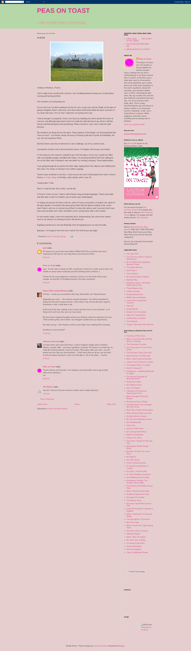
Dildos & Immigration (134, 435)
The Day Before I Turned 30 (137, 519)
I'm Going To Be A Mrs (135, 543)
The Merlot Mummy (134, 267)
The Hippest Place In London (138, 365)
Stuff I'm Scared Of (134, 368)
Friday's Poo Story (133, 438)
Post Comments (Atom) (58, 409)
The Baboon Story (133, 500)
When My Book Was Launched (139, 413)
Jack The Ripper (133, 388)
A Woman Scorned (51, 341)
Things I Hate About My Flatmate (139, 324)
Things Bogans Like (134, 288)
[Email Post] (71, 236)
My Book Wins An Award (136, 416)
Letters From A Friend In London (139, 362)
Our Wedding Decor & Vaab (137, 477)
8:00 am (46, 379)
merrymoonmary (100, 646)
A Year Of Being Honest (136, 463)
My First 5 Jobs (132, 522)
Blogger (121, 646)
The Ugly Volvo (132, 254)
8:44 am (46, 283)
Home (77, 404)
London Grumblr (133, 291)
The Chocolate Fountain (136, 344)
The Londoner (132, 274)
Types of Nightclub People (137, 552)
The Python (48, 387)
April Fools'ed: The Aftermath (138, 356)
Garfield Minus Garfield (135, 318)
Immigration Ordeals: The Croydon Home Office (136, 481)
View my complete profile (134, 124)
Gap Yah (130, 306)
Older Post (111, 404)
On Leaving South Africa (136, 432)
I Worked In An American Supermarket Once (136, 392)
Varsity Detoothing (133, 546)
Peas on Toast (49, 265)
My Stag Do (131, 457)
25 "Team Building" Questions (138, 474)
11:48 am (47, 333)
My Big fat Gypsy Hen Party (137, 494)
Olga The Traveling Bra (136, 315)
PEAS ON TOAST (63, 10)
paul (45, 248)
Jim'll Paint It (131, 270)
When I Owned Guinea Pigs (137, 491)
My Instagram (142, 217)
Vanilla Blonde (132, 309)
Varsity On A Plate (133, 382)
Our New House (133, 460)
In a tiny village (50, 177)
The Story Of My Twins (135, 336)
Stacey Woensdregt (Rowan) (55, 291)
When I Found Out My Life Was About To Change (139, 340)
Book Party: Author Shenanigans (139, 410)
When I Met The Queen (136, 537)
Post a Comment (47, 399)
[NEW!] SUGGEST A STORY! (138, 49)
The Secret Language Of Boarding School (136, 377)
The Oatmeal (131, 321)
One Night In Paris (133, 385)
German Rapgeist (133, 549)
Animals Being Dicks (134, 294)
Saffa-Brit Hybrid (133, 534)
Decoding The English (135, 497)
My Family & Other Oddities (137, 277)
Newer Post (42, 404)
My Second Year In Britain (137, 402)
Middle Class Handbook (136, 297)
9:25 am (46, 358)
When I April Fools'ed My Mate (139, 359)
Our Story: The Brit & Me (136, 471)
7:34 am (46, 394)
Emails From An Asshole (136, 312)
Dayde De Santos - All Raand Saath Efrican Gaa (138, 284)
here (131, 143)
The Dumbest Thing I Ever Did (138, 353)
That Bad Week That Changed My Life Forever (139, 406)
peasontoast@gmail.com (135, 134)
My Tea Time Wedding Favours (139, 419)
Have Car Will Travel (134, 428)
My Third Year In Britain (136, 540)
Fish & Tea (130, 425)
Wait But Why (131, 280)
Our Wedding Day (133, 422)
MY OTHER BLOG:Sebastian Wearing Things (138, 263)
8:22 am (46, 257)
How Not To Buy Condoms (137, 531)
